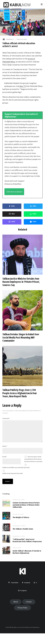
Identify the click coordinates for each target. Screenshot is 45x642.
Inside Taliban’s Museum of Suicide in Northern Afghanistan (27, 552)
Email (4, 457)
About (15, 602)
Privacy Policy (22, 608)
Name (4, 446)
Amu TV (22, 86)
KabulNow (9, 39)
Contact (29, 602)
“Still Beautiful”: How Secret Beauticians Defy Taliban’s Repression (27, 540)
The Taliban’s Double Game (23, 529)
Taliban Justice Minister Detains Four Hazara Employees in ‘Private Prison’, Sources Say (21, 282)
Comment (6, 418)
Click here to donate (14, 192)
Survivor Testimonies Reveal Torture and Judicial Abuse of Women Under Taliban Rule (26, 505)
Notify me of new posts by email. (12, 473)
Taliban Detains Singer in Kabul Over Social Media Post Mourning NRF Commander (20, 337)
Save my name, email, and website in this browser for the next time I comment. (33, 459)
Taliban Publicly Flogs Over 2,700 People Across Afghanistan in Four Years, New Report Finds (19, 393)
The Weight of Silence (21, 517)
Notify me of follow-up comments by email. (16, 467)
